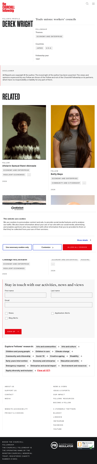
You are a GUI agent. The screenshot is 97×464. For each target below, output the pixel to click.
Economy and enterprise (49, 36)
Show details (82, 240)
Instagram (58, 421)
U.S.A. (49, 48)
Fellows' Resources (63, 398)
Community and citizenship (66, 183)
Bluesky (57, 413)
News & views (60, 386)
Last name (55, 291)
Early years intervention (17, 361)
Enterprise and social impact (43, 366)
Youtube (57, 429)
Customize (46, 247)
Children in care (43, 351)
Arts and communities (46, 347)
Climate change (62, 351)
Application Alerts (62, 313)
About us (9, 386)
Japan (40, 48)
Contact (9, 394)
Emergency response (15, 366)
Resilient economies (14, 174)
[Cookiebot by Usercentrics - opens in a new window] (13, 208)
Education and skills (70, 361)
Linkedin (57, 417)
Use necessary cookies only (17, 247)
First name (9, 291)
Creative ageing (57, 356)
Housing (85, 259)
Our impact (59, 394)
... (29, 174)
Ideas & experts (61, 390)
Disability (74, 356)
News (11, 313)
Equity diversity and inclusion (19, 371)
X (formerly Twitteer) (64, 409)
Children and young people (18, 351)
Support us (11, 390)
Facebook (58, 425)
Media (8, 398)
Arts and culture (69, 347)
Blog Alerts (13, 318)
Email (7, 300)
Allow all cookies (77, 247)
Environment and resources (74, 366)
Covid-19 (40, 356)
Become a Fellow (62, 402)
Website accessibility (16, 409)
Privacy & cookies (14, 413)
